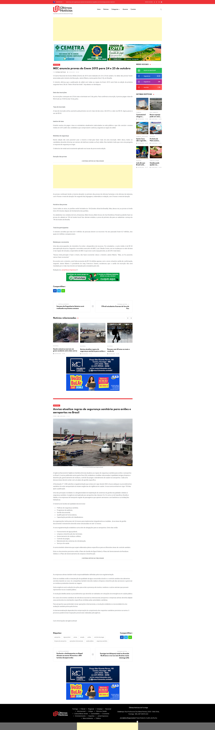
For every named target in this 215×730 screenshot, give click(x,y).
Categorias (114, 9)
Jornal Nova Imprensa (68, 270)
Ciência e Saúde (154, 160)
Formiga (138, 112)
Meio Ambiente (154, 112)
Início (99, 9)
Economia (105, 713)
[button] (127, 318)
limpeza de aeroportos (60, 641)
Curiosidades (95, 713)
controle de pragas (99, 637)
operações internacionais (76, 641)
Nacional (56, 345)
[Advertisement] (107, 29)
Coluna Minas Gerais (81, 713)
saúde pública (89, 641)
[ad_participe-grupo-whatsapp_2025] (93, 277)
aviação (82, 637)
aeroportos (57, 637)
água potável (66, 637)
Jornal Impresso (102, 716)
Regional (152, 136)
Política (138, 160)
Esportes (91, 716)
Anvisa (75, 637)
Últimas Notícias (61, 72)
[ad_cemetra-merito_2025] (80, 52)
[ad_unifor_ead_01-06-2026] (93, 382)
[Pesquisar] (161, 9)
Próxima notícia (122, 304)
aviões (89, 637)
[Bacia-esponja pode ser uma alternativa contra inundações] (156, 104)
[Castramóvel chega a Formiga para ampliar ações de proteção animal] (142, 104)
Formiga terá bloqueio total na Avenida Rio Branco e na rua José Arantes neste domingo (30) (114, 656)
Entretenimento (80, 716)
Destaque (145, 136)
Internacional (81, 711)
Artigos (90, 711)
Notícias (106, 9)
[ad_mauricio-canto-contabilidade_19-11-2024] (93, 365)
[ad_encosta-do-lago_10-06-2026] (134, 52)
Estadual (99, 709)
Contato (133, 9)
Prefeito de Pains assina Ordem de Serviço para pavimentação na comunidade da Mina (87, 2)
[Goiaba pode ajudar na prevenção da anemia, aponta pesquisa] (156, 152)
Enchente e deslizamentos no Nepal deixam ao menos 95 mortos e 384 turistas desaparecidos (70, 656)
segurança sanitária (102, 641)
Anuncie (125, 9)
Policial (83, 709)
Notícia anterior (63, 304)
